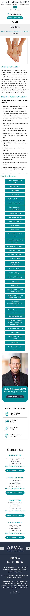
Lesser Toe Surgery (14, 268)
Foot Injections (15, 190)
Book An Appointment (15, 17)
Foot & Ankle (16, 31)
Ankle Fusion (15, 281)
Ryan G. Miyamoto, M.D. (21, 585)
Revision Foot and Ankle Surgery (15, 311)
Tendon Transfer (14, 332)
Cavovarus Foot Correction (14, 246)
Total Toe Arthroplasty (15, 203)
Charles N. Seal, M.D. (21, 588)
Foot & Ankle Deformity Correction (14, 348)
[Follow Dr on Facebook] (8, 562)
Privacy (18, 567)
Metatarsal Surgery (14, 273)
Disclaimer (11, 567)
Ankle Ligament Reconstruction (14, 263)
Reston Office (15, 500)
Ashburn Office (15, 522)
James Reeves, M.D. (8, 581)
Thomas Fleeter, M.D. (9, 583)
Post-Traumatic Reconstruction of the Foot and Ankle (14, 303)
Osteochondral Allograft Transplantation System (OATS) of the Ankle (15, 322)
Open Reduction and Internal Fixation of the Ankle (15, 296)
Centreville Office (15, 478)
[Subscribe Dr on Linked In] (22, 562)
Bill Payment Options (14, 428)
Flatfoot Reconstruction (15, 250)
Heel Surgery (15, 194)
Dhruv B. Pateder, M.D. (21, 581)
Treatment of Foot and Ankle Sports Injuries (15, 241)
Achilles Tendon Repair (14, 254)
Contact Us (15, 449)
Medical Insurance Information (15, 435)
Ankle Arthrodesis (15, 258)
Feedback (6, 569)
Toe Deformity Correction (15, 199)
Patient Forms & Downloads (15, 413)
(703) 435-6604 (15, 14)
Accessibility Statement (15, 572)
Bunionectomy (15, 285)
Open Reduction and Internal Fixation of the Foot (15, 290)
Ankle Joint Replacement (15, 217)
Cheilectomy (14, 342)
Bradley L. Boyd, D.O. (7, 585)
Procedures (25, 31)
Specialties (9, 31)
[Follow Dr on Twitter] (13, 561)
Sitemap (24, 567)
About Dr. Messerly (15, 396)
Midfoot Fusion (15, 229)
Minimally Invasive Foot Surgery (15, 235)
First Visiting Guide (14, 421)
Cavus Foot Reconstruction (15, 328)
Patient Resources (15, 408)
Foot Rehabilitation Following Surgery (14, 208)
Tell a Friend (14, 569)
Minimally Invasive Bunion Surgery (14, 181)
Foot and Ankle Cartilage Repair (15, 337)
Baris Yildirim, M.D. (8, 588)
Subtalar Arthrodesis (15, 221)
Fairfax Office (15, 455)
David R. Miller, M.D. (21, 583)
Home (2, 31)
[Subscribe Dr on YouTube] (17, 561)
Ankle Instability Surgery (15, 277)
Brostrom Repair (15, 186)
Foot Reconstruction (15, 213)
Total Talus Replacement (15, 316)
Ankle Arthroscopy (15, 225)
